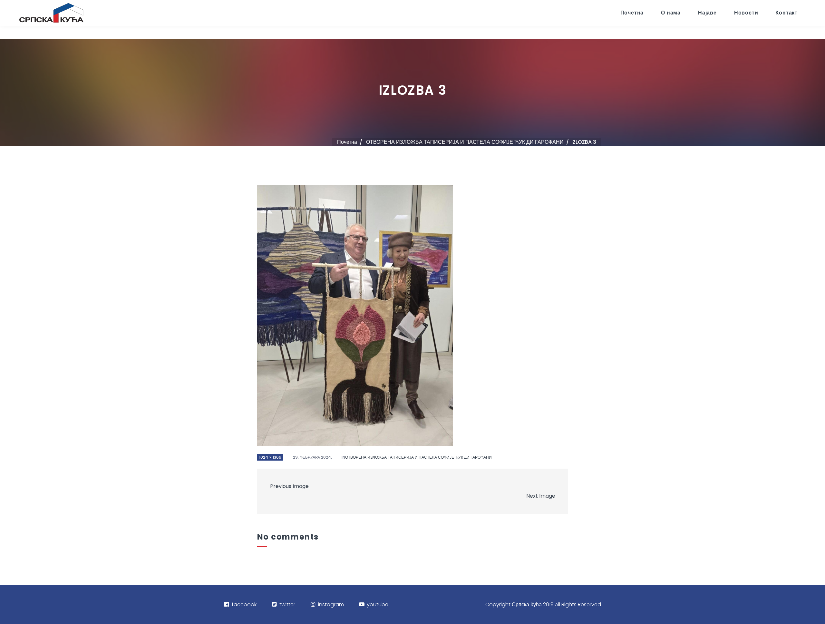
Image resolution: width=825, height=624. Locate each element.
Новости (746, 12)
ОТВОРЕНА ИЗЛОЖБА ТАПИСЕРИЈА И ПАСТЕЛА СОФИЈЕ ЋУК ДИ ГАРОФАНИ (465, 142)
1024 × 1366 (270, 457)
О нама (671, 12)
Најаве (707, 12)
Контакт (786, 12)
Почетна (632, 12)
